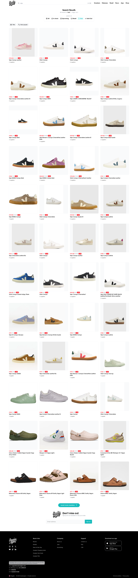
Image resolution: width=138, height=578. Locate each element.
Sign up (88, 521)
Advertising (60, 547)
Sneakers (97, 3)
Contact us (84, 541)
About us (59, 541)
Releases (105, 3)
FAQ (82, 544)
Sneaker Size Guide (38, 553)
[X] (15, 546)
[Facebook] (12, 546)
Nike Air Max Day (37, 547)
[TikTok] (12, 549)
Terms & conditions (117, 575)
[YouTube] (10, 549)
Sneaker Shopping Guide (39, 550)
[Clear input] (88, 3)
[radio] (47, 18)
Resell (111, 3)
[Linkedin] (15, 549)
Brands (35, 541)
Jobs (58, 544)
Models (35, 544)
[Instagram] (10, 546)
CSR (82, 547)
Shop (127, 3)
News (117, 3)
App (122, 3)
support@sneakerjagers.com (19, 565)
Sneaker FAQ (36, 556)
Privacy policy (126, 575)
